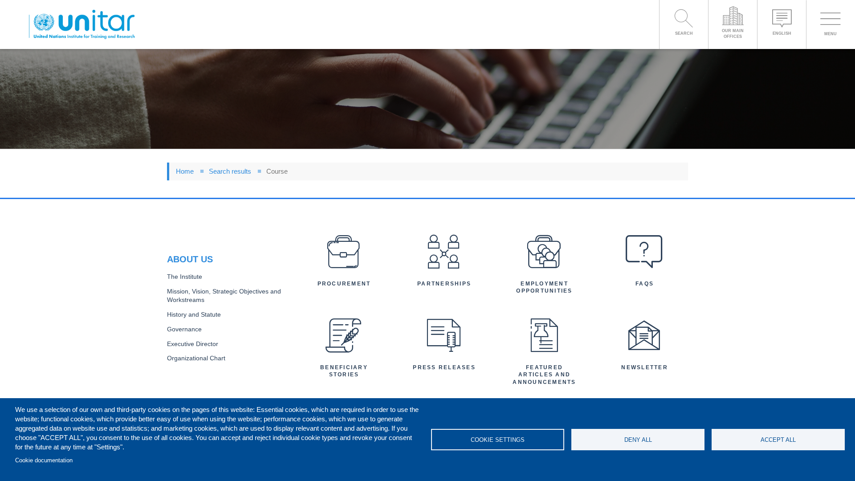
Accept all (778, 439)
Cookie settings (498, 439)
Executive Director (192, 344)
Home (185, 171)
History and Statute (194, 314)
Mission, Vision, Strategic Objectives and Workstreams (224, 295)
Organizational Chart (196, 358)
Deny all (638, 439)
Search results (230, 171)
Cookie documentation (44, 460)
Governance (184, 329)
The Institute (184, 276)
